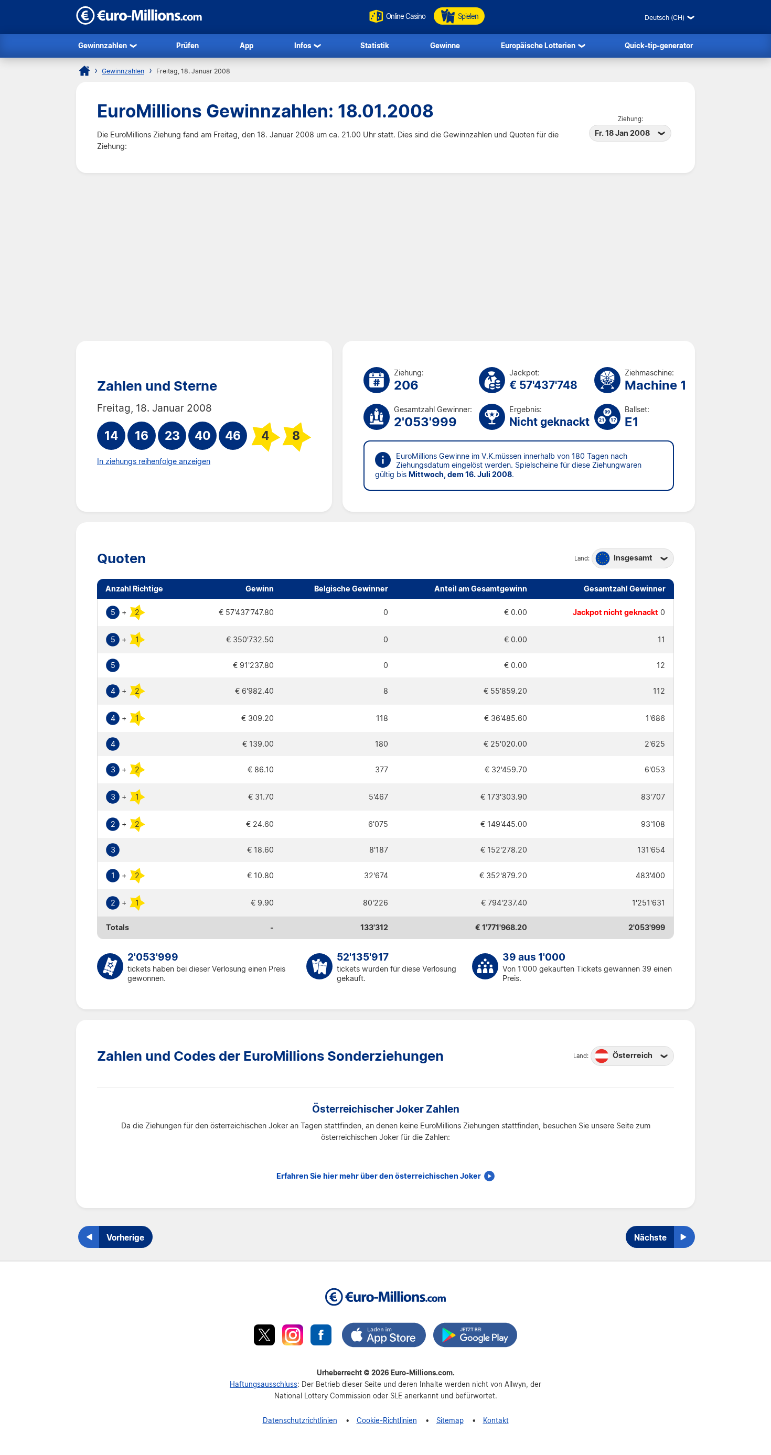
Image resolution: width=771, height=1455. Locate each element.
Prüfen (187, 45)
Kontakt (496, 1420)
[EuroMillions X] (264, 1336)
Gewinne (445, 45)
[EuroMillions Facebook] (321, 1336)
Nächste (650, 1237)
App (246, 45)
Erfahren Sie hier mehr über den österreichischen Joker (378, 1176)
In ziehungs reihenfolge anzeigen (153, 461)
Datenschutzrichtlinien (300, 1420)
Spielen (468, 16)
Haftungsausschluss (263, 1383)
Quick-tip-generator (659, 45)
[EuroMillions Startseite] (84, 71)
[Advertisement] (385, 257)
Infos (302, 45)
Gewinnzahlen (102, 45)
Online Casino (405, 16)
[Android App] (475, 1336)
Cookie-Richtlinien (387, 1420)
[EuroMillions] (139, 21)
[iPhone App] (384, 1336)
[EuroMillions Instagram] (293, 1336)
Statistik (374, 45)
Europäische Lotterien (538, 45)
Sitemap (450, 1420)
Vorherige (125, 1237)
